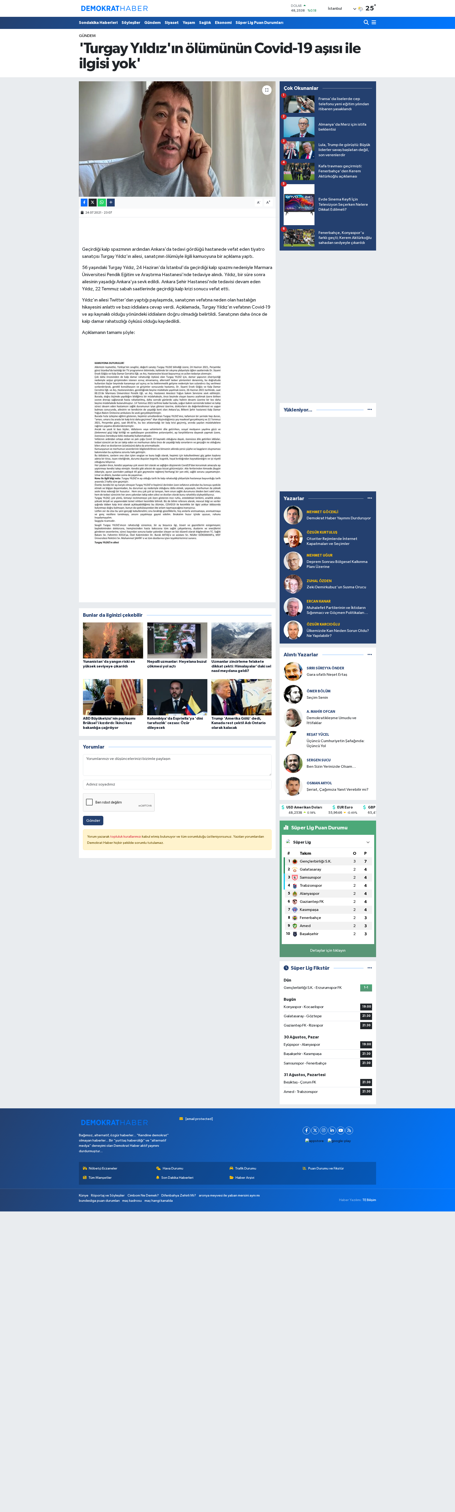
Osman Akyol (319, 783)
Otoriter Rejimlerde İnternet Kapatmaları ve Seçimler (332, 541)
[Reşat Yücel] (293, 740)
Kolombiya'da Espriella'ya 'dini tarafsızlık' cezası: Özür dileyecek (175, 723)
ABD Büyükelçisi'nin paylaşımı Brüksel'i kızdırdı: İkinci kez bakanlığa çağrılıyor (109, 723)
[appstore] (314, 1141)
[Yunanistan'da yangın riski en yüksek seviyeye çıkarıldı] (113, 640)
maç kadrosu (132, 1200)
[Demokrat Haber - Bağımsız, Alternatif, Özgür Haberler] (114, 8)
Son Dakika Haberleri (177, 1177)
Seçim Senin (317, 698)
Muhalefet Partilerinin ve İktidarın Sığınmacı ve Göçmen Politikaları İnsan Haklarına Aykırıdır (336, 611)
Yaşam (189, 23)
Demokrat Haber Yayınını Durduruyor (339, 518)
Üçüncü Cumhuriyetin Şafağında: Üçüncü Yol (335, 743)
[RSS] (349, 1130)
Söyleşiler (131, 23)
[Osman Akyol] (293, 786)
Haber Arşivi (245, 1177)
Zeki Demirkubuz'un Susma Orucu (336, 587)
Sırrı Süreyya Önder (325, 668)
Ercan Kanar (319, 601)
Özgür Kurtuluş (322, 532)
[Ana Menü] (373, 23)
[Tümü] (370, 410)
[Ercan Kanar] (293, 607)
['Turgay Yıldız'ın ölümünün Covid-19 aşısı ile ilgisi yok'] (177, 139)
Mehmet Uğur (319, 555)
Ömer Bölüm (319, 691)
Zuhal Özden (319, 581)
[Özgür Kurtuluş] (293, 538)
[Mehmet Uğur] (293, 561)
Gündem (152, 23)
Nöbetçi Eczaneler (103, 1168)
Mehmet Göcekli (322, 512)
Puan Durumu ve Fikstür (326, 1168)
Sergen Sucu (319, 760)
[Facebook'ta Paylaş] (84, 202)
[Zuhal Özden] (293, 584)
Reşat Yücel (318, 734)
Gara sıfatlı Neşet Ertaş (327, 675)
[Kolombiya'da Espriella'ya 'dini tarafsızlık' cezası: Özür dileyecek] (177, 697)
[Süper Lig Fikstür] (370, 968)
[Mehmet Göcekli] (293, 515)
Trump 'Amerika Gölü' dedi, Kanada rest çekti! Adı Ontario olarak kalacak (238, 723)
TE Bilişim (369, 1200)
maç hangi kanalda (159, 1200)
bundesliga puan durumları (99, 1200)
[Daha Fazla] (111, 202)
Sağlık (205, 23)
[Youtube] (341, 1130)
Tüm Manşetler (100, 1177)
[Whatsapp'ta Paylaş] (102, 202)
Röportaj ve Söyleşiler (108, 1195)
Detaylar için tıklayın (328, 951)
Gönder (93, 821)
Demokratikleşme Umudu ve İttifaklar (331, 720)
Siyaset (172, 23)
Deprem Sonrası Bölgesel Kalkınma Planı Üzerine (337, 564)
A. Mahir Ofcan (321, 711)
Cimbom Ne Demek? (143, 1195)
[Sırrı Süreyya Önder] (293, 671)
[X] (315, 1130)
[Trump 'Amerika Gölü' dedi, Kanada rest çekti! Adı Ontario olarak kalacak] (241, 697)
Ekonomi (223, 23)
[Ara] (367, 23)
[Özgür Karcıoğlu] (293, 630)
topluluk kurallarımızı (126, 836)
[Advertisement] (328, 326)
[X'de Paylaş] (93, 202)
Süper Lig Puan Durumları (259, 23)
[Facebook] (306, 1130)
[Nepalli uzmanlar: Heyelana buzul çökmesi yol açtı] (177, 640)
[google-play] (339, 1141)
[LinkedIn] (332, 1130)
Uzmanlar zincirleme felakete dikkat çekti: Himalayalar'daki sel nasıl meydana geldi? (241, 666)
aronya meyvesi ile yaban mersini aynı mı (229, 1195)
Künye (83, 1195)
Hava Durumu (173, 1168)
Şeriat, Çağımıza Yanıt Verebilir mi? (338, 790)
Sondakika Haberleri (98, 23)
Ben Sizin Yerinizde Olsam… (331, 767)
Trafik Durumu (245, 1168)
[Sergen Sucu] (293, 763)
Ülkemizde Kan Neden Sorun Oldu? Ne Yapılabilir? (338, 633)
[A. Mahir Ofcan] (293, 717)
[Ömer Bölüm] (293, 694)
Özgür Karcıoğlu (323, 624)
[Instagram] (324, 1130)
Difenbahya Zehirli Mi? (178, 1195)
